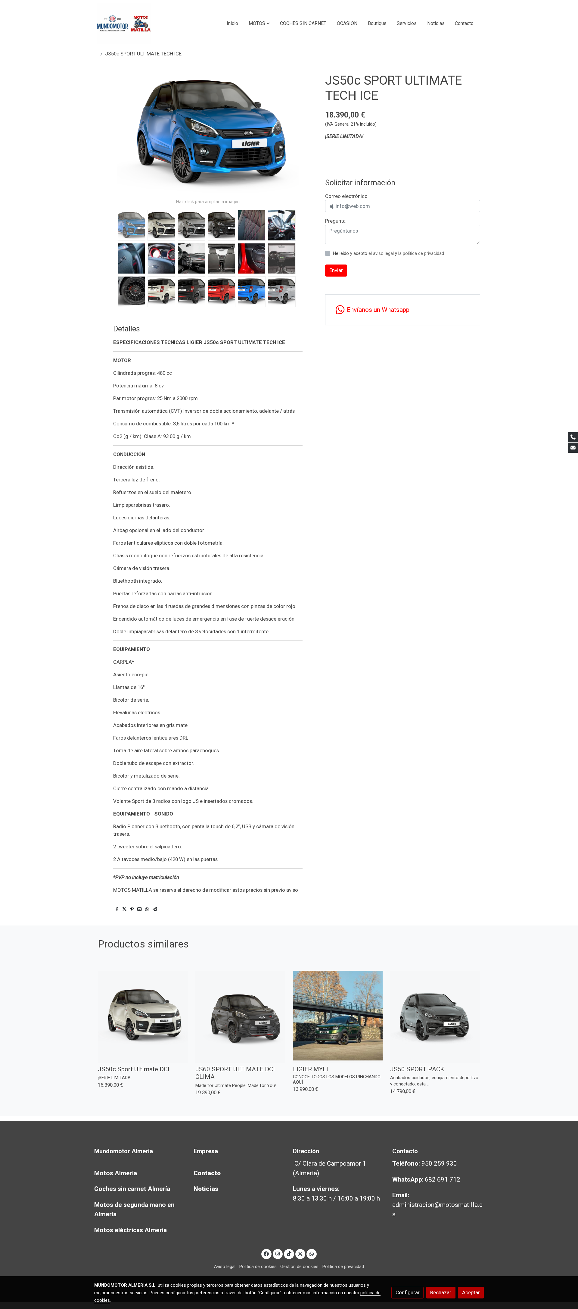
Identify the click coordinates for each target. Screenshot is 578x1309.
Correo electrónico (346, 196)
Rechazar (440, 1292)
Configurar (408, 1292)
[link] (124, 23)
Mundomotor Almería (123, 1151)
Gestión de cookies (299, 1266)
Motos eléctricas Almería (130, 1230)
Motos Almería (115, 1173)
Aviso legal (224, 1266)
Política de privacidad (343, 1266)
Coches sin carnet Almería (132, 1188)
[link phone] (573, 437)
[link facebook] (266, 1253)
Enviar (336, 271)
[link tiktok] (289, 1253)
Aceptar (471, 1292)
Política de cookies (258, 1266)
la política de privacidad (421, 253)
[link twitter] (300, 1253)
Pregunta (335, 221)
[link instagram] (278, 1253)
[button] (259, 23)
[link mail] (573, 448)
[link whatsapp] (311, 1253)
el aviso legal (381, 253)
